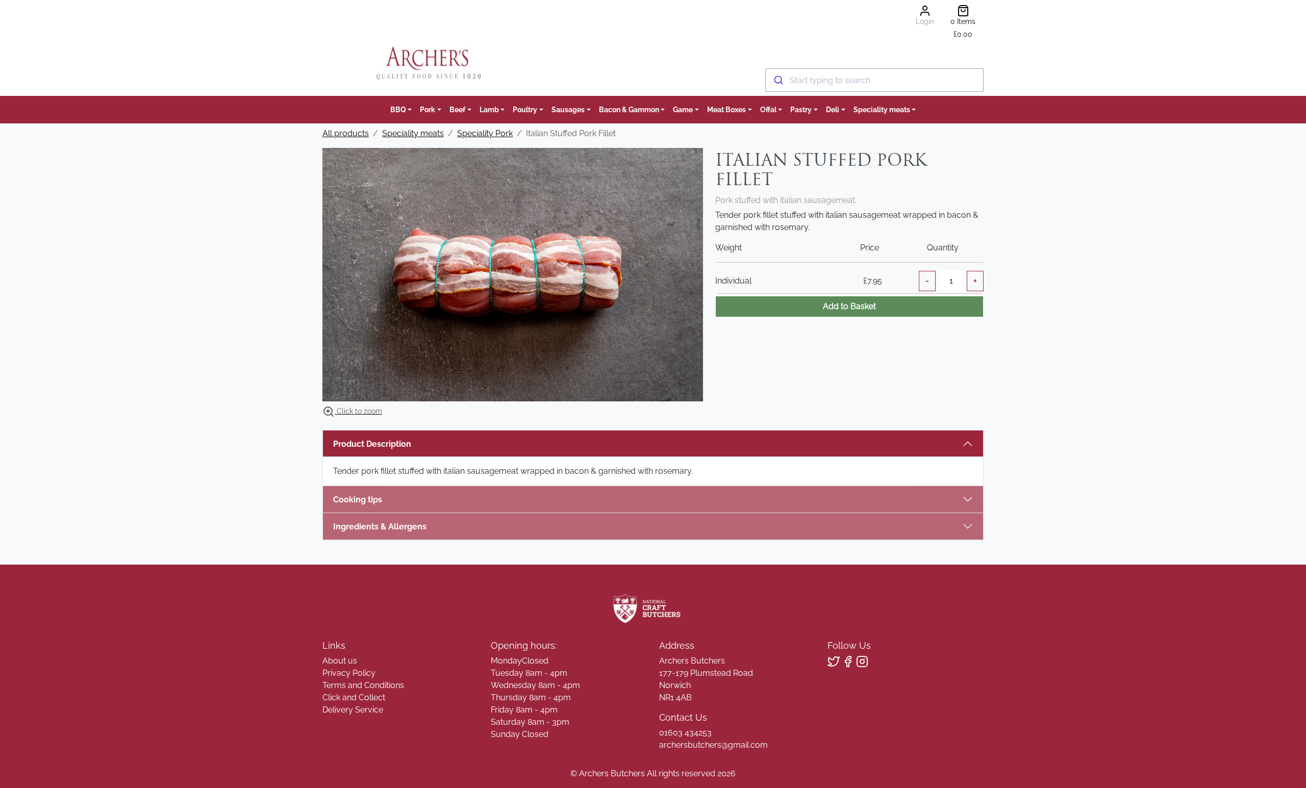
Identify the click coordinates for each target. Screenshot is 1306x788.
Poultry (525, 109)
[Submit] (778, 80)
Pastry (801, 109)
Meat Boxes (726, 109)
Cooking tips (357, 499)
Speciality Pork (485, 133)
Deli (832, 109)
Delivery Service (352, 710)
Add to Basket (849, 306)
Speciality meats (881, 109)
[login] (428, 63)
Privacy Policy (348, 673)
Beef (457, 109)
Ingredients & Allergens (385, 526)
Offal (768, 109)
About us (339, 661)
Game (683, 109)
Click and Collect (353, 697)
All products (345, 133)
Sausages (568, 109)
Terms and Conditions (363, 685)
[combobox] (874, 80)
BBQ (398, 109)
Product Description (372, 444)
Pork (427, 109)
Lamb (489, 109)
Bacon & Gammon (629, 109)
